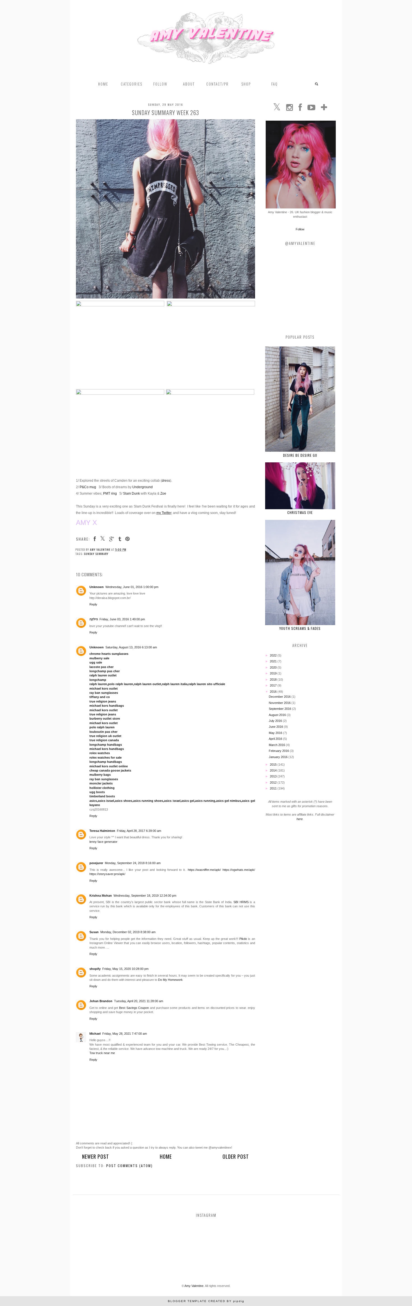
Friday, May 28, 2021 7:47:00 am (124, 1033)
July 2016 (276, 720)
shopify (95, 968)
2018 (273, 679)
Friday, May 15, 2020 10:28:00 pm (125, 968)
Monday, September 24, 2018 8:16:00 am (133, 863)
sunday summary (96, 554)
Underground (142, 487)
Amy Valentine (193, 1285)
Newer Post (95, 1156)
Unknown (96, 587)
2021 (273, 661)
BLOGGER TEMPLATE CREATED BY (206, 1301)
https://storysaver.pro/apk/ (107, 874)
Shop (246, 84)
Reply (93, 604)
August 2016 (278, 715)
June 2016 (276, 726)
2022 (273, 655)
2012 (273, 782)
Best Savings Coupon (134, 1007)
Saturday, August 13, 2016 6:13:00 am (131, 647)
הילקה (93, 619)
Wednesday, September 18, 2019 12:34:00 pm (145, 895)
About (189, 84)
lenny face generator (103, 841)
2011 (273, 788)
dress (166, 481)
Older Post (236, 1156)
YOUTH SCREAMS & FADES (300, 628)
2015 (273, 764)
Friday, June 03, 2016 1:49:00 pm (122, 619)
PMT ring (110, 493)
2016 (273, 691)
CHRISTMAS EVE (300, 512)
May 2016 (276, 733)
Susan (94, 932)
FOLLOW (160, 84)
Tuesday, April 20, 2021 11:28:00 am (138, 1001)
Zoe (163, 493)
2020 (273, 667)
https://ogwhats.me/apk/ (239, 869)
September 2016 (280, 708)
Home (103, 84)
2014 (273, 770)
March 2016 (277, 745)
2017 (273, 685)
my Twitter (163, 513)
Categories (131, 84)
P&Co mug (88, 487)
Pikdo (243, 938)
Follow (300, 229)
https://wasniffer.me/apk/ (204, 869)
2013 (273, 776)
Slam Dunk (131, 493)
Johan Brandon (100, 1001)
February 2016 (279, 750)
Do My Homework (170, 979)
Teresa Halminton (102, 830)
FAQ (274, 84)
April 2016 (276, 738)
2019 (273, 673)
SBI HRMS (240, 902)
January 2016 (278, 757)
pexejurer (96, 863)
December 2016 (280, 696)
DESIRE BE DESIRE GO (300, 455)
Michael (95, 1033)
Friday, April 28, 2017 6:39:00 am (139, 830)
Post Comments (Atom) (129, 1165)
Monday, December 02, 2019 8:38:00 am (128, 932)
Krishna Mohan (100, 895)
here (300, 819)
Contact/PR (217, 84)
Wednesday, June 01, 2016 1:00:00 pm (131, 587)
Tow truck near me (102, 1053)
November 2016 (280, 702)
